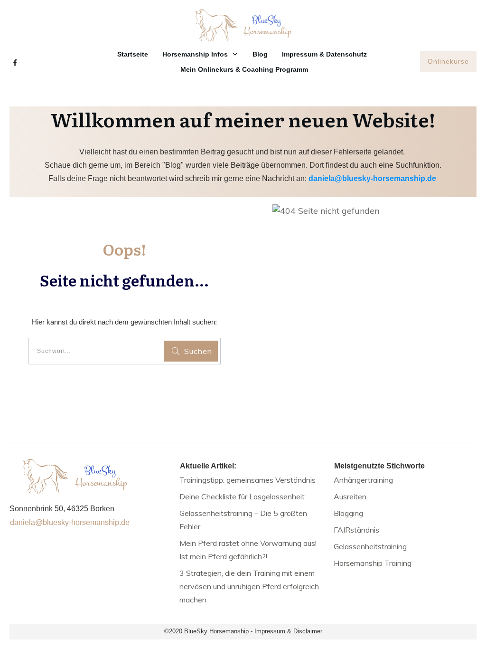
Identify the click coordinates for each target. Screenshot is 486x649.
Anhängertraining (363, 480)
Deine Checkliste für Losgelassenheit (242, 496)
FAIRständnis (356, 529)
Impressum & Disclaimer (288, 631)
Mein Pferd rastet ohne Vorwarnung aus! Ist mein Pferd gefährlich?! (248, 549)
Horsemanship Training (372, 563)
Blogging (348, 513)
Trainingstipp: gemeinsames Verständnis (247, 480)
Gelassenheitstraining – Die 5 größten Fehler (243, 519)
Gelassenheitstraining (370, 546)
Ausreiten (350, 496)
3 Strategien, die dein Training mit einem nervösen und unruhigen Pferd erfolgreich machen (249, 586)
